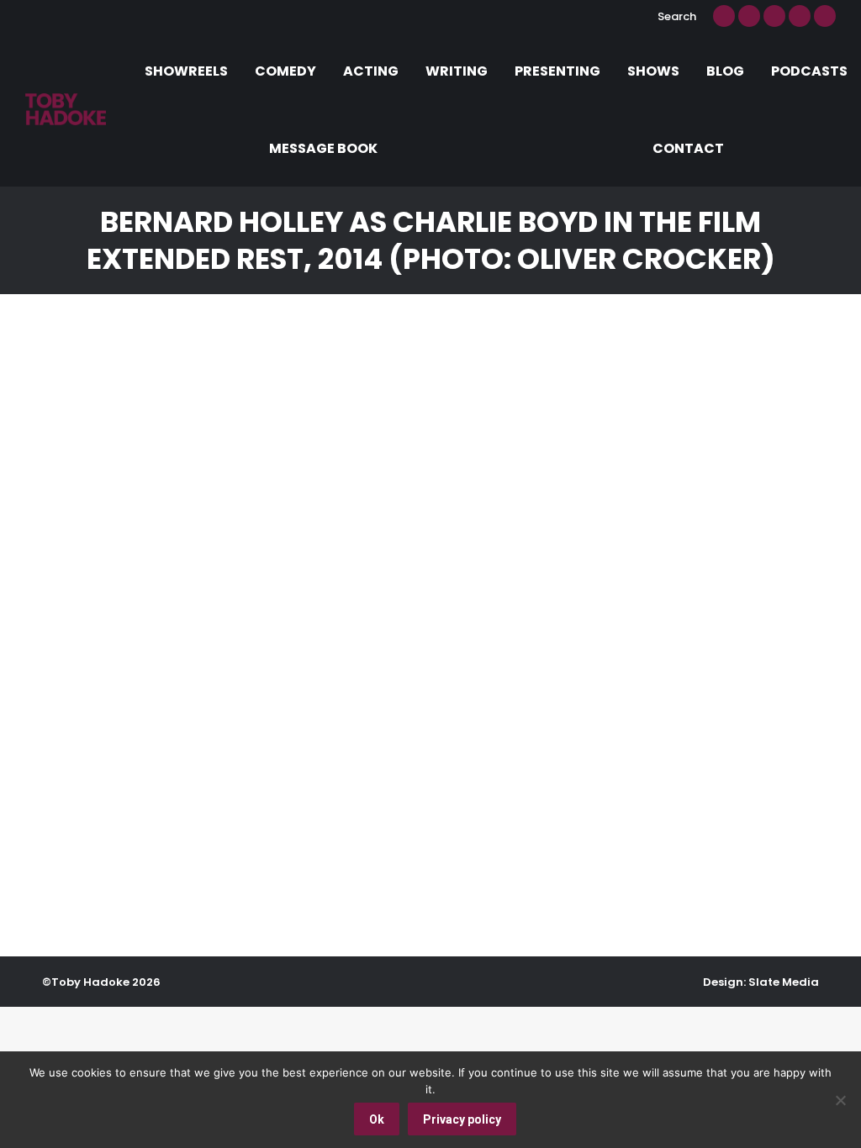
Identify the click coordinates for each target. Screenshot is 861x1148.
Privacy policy (462, 1119)
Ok (376, 1119)
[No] (840, 1100)
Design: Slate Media (761, 982)
